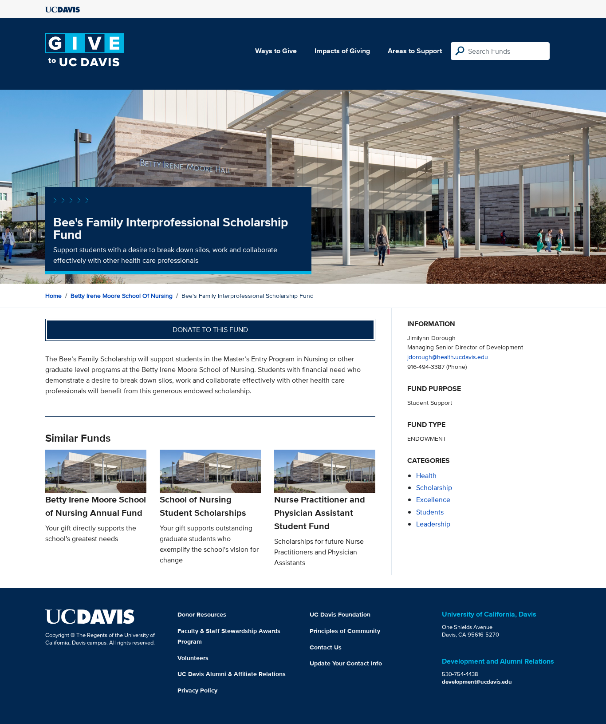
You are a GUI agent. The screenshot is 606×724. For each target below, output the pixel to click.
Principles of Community (345, 630)
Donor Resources (201, 614)
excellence (433, 500)
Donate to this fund (210, 329)
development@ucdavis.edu (477, 681)
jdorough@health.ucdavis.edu (447, 356)
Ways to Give (276, 51)
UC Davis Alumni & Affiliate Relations (231, 673)
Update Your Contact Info (346, 663)
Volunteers (193, 657)
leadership (433, 524)
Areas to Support (415, 51)
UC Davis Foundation (340, 614)
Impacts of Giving (342, 51)
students (430, 512)
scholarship (434, 488)
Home (53, 295)
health (426, 476)
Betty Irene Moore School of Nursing (122, 295)
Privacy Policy (197, 690)
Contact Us (326, 647)
